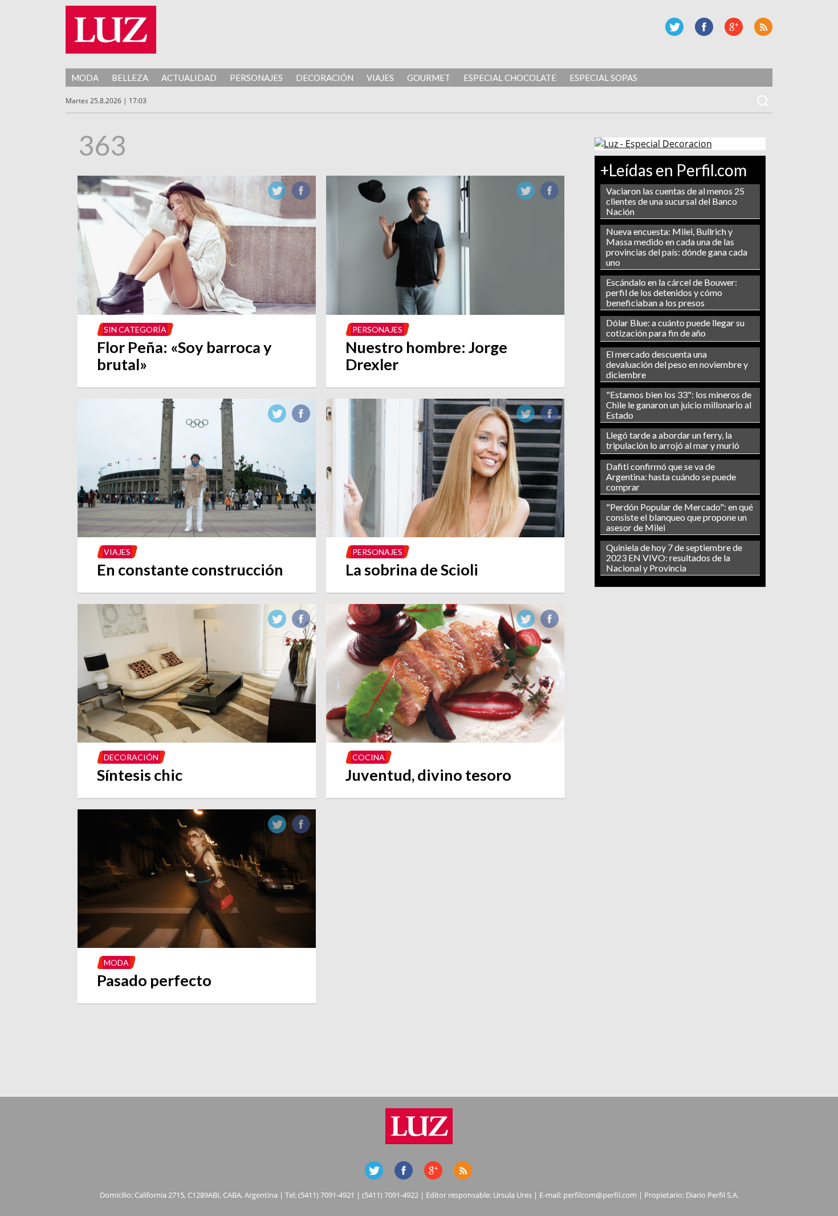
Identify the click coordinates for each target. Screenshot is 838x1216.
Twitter (674, 27)
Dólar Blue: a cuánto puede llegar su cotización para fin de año (675, 327)
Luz (111, 30)
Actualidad (189, 77)
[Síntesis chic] (197, 739)
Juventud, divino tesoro (428, 774)
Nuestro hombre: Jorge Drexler (426, 356)
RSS (763, 27)
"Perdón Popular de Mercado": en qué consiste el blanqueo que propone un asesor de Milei (679, 517)
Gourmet (428, 77)
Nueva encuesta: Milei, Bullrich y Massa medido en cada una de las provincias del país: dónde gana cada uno (676, 246)
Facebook (704, 27)
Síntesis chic (139, 774)
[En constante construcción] (197, 534)
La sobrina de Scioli (411, 569)
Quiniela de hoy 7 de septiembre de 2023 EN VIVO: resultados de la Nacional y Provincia (674, 557)
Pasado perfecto (154, 980)
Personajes (256, 77)
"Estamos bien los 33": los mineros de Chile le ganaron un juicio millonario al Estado (678, 404)
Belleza (130, 77)
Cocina (368, 757)
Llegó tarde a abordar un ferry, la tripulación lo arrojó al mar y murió (672, 440)
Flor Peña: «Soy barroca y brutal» (184, 356)
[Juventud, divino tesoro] (445, 739)
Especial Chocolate (509, 77)
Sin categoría (135, 329)
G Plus (734, 27)
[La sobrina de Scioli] (445, 534)
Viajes (380, 77)
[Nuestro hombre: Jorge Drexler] (445, 311)
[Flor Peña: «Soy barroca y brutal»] (197, 311)
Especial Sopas (603, 77)
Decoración (324, 77)
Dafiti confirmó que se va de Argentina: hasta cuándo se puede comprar (671, 476)
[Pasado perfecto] (197, 944)
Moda (85, 77)
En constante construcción (190, 569)
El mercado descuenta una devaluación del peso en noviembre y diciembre (677, 364)
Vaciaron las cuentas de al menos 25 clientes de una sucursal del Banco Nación (675, 201)
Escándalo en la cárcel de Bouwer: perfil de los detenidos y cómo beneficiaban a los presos (671, 292)
